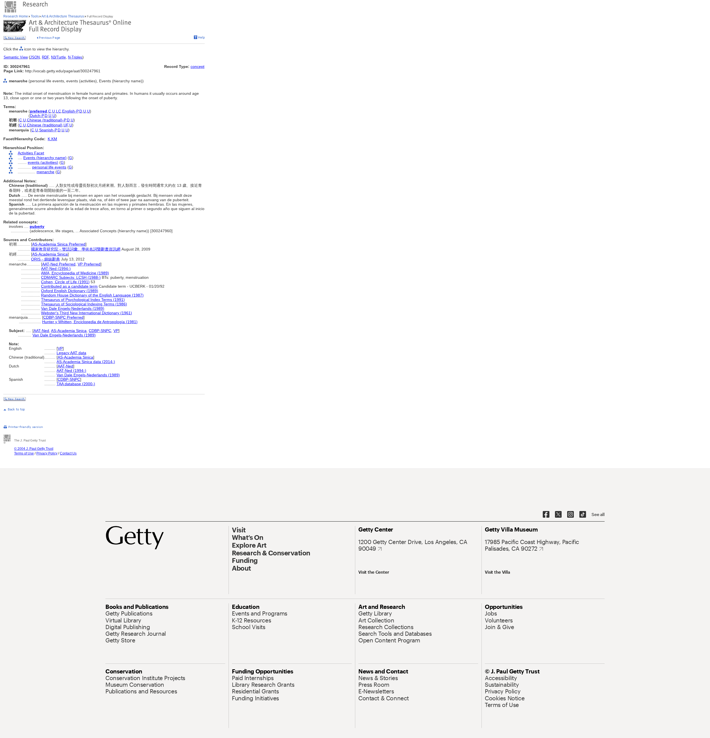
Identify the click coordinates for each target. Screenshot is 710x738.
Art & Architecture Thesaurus (63, 16)
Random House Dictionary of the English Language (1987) (92, 295)
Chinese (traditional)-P (46, 120)
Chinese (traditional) (44, 125)
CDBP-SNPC (100, 330)
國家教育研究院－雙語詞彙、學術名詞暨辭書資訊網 (75, 249)
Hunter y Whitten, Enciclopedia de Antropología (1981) (90, 322)
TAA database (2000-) (76, 384)
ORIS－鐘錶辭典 (45, 259)
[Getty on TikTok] (582, 514)
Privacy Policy (46, 453)
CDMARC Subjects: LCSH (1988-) (71, 277)
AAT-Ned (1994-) (56, 268)
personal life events (49, 167)
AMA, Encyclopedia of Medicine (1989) (75, 273)
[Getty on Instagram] (570, 514)
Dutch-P (37, 115)
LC (58, 111)
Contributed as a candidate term (69, 286)
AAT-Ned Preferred (58, 264)
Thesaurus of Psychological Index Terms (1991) (83, 299)
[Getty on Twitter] (558, 514)
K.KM (52, 139)
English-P (70, 111)
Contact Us (68, 453)
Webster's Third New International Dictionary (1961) (86, 313)
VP (115, 330)
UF (66, 125)
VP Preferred (89, 264)
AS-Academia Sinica (50, 254)
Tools (35, 16)
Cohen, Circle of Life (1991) (65, 282)
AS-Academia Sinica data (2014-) (86, 361)
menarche (45, 172)
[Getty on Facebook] (546, 514)
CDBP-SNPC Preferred (63, 317)
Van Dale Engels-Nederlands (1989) (72, 308)
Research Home (16, 16)
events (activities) (43, 162)
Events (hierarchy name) (45, 157)
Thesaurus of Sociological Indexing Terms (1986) (84, 304)
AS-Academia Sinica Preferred (58, 244)
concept (197, 66)
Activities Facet (31, 153)
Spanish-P (48, 130)
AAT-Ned (41, 330)
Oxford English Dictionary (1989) (69, 290)
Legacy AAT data (71, 353)
